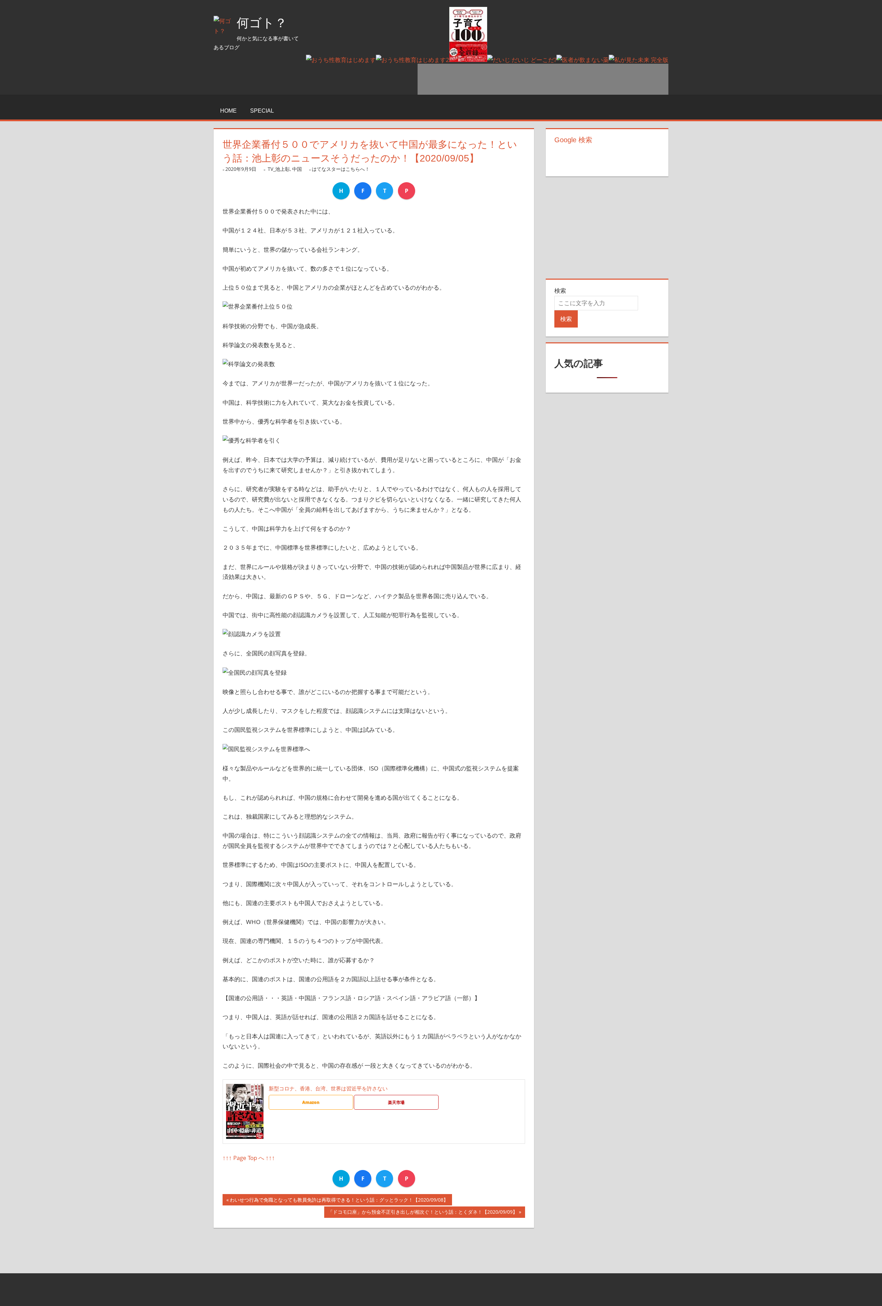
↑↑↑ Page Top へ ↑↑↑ (249, 1158)
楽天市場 (396, 1102)
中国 (297, 169)
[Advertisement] (543, 79)
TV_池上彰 (279, 169)
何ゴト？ (262, 23)
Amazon (310, 1102)
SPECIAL (262, 111)
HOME (228, 111)
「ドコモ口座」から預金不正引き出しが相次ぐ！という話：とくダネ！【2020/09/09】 (422, 1213)
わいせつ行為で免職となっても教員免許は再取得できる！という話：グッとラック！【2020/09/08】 (339, 1200)
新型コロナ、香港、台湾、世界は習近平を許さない (328, 1088)
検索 (560, 290)
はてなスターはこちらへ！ (341, 169)
